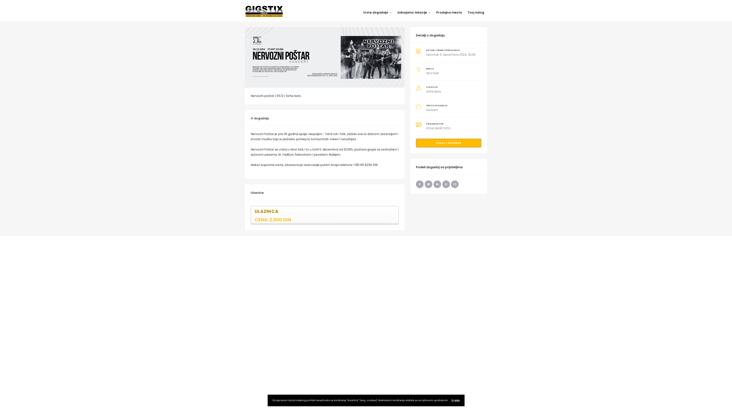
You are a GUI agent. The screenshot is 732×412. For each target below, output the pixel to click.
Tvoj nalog (476, 12)
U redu (455, 400)
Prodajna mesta (449, 12)
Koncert (432, 110)
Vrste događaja (375, 12)
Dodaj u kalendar (448, 143)
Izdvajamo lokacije (412, 12)
